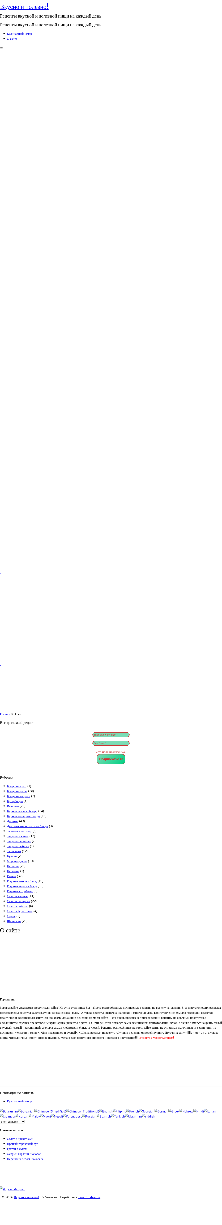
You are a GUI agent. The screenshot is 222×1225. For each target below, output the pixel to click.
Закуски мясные (17, 836)
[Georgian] (147, 1111)
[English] (106, 1111)
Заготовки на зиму (19, 831)
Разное (11, 876)
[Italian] (210, 1111)
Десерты (12, 821)
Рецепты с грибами (20, 891)
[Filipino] (119, 1111)
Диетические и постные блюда (27, 826)
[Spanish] (104, 1116)
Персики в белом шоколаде (25, 1158)
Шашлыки (14, 921)
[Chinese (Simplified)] (50, 1111)
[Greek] (174, 1111)
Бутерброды (15, 801)
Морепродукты (17, 861)
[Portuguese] (72, 1116)
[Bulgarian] (26, 1111)
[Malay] (34, 1116)
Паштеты (13, 871)
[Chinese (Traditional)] (82, 1111)
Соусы (11, 916)
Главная (5, 714)
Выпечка (13, 806)
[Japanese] (8, 1116)
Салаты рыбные (17, 906)
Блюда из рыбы (17, 791)
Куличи (12, 856)
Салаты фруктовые (19, 911)
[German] (161, 1111)
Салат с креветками (20, 1138)
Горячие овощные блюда (23, 816)
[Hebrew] (186, 1111)
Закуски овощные (19, 841)
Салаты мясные (17, 896)
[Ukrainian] (133, 1116)
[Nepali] (57, 1116)
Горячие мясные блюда (22, 811)
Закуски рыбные (18, 846)
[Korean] (22, 1116)
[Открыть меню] (1, 47)
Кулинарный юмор (19, 33)
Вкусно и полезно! (24, 6)
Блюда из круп (16, 786)
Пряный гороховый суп (22, 1143)
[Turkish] (118, 1116)
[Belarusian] (9, 1111)
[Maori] (45, 1116)
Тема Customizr (89, 1197)
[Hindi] (198, 1111)
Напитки (13, 866)
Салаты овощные (18, 901)
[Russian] (89, 1116)
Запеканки (14, 851)
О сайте (12, 38)
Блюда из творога (18, 796)
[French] (132, 1111)
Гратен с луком (17, 1148)
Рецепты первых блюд (22, 886)
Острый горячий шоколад (24, 1153)
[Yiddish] (148, 1116)
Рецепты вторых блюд (22, 881)
